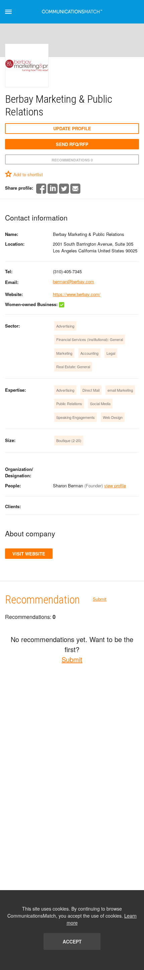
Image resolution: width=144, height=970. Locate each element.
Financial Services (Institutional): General (89, 339)
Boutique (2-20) (68, 440)
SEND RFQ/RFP (72, 144)
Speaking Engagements (75, 417)
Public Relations (69, 403)
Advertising (65, 326)
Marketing (64, 353)
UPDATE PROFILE (72, 128)
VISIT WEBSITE (28, 553)
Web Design (113, 417)
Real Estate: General (73, 366)
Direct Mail (90, 390)
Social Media (100, 403)
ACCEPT (72, 941)
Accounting (89, 353)
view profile (115, 485)
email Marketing (120, 390)
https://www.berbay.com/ (76, 294)
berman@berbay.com (73, 281)
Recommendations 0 (72, 159)
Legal (110, 353)
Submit (99, 599)
